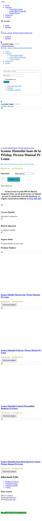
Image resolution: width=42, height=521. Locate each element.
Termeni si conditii (11, 485)
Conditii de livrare (11, 483)
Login (7, 25)
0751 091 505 (35, 198)
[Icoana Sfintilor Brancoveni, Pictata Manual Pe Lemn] (21, 252)
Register (8, 27)
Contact (7, 17)
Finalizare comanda (14, 90)
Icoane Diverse (14, 13)
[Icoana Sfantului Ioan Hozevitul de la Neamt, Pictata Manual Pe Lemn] (21, 419)
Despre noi (9, 15)
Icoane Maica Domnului (17, 11)
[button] (1, 42)
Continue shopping (7, 46)
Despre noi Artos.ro (12, 481)
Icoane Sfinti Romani (10, 148)
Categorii (8, 7)
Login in (8, 36)
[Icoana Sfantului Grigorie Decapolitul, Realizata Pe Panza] (21, 364)
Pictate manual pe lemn (26, 148)
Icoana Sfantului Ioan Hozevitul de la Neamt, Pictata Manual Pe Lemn (21, 463)
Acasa (7, 5)
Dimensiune (5, 173)
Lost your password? (14, 86)
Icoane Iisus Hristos (16, 9)
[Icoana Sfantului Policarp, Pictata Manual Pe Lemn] (21, 308)
